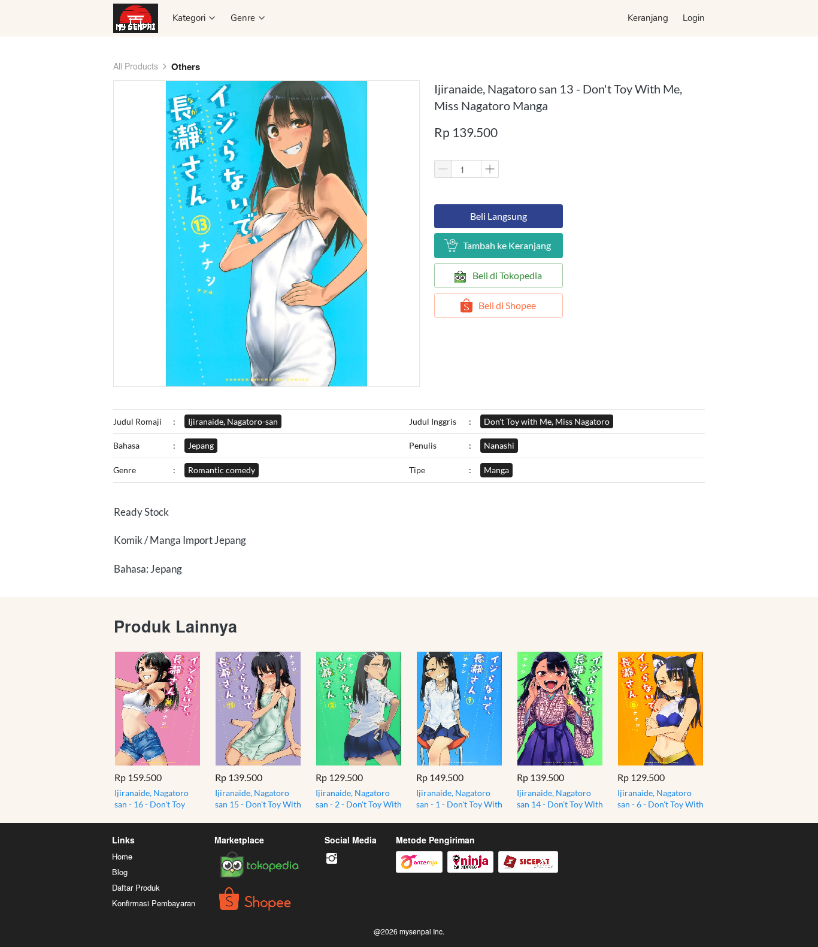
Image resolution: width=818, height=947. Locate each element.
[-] (332, 858)
